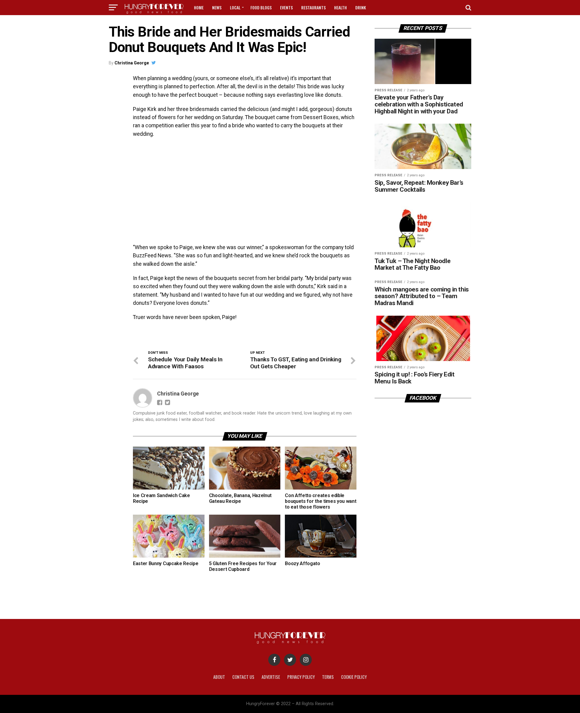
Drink (360, 7)
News (216, 7)
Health (340, 7)
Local (235, 7)
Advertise (271, 677)
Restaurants (313, 7)
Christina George (131, 62)
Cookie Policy (354, 677)
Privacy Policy (301, 677)
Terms (328, 677)
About (219, 677)
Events (286, 7)
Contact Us (243, 677)
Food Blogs (261, 7)
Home (199, 7)
